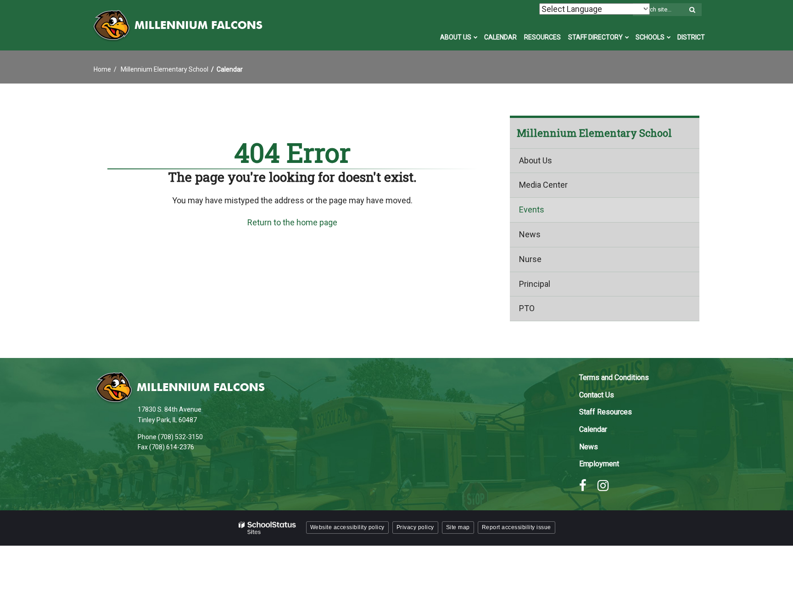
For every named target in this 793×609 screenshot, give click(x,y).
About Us (535, 160)
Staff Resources (605, 412)
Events (531, 209)
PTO (527, 308)
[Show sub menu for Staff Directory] (627, 37)
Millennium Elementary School (164, 69)
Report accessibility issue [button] (516, 527)
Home (102, 69)
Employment (599, 463)
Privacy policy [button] (415, 527)
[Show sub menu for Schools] (669, 37)
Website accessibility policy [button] (347, 527)
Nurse (530, 259)
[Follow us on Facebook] (582, 485)
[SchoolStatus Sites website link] (267, 528)
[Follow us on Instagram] (603, 485)
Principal (534, 284)
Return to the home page (292, 222)
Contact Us (596, 395)
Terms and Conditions (614, 377)
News (530, 234)
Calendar (593, 429)
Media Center (543, 185)
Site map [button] (458, 527)
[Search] (692, 10)
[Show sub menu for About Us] (476, 37)
